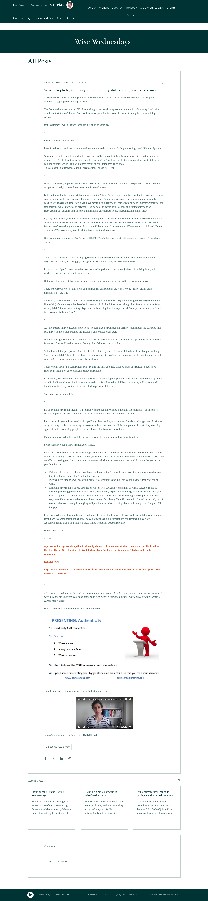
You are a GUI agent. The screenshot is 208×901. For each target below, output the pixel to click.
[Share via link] (69, 758)
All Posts (40, 61)
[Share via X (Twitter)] (53, 758)
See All (177, 780)
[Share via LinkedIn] (61, 758)
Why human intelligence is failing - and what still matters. (155, 793)
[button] (110, 8)
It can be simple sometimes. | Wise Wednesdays (102, 793)
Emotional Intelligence (58, 746)
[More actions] (162, 83)
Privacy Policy (44, 895)
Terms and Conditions (62, 895)
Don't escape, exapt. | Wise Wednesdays (48, 793)
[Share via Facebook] (45, 758)
